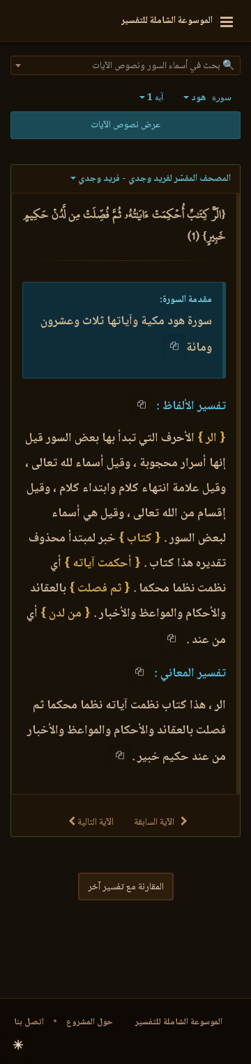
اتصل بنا (29, 1022)
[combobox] (125, 65)
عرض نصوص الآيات (125, 125)
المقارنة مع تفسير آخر (126, 887)
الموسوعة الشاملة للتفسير (178, 1022)
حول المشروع (89, 1022)
